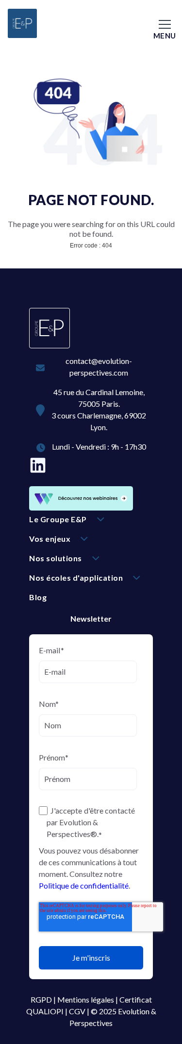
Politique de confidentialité (84, 885)
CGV (77, 1011)
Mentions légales (85, 999)
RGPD (41, 999)
